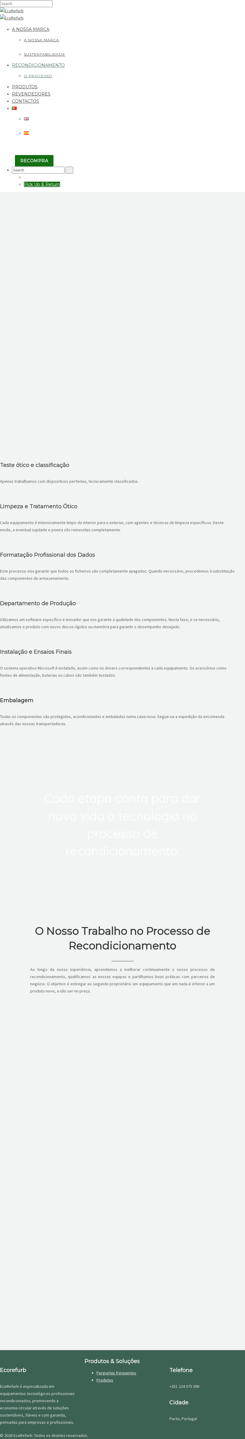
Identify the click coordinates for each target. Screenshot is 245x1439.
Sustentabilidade (44, 54)
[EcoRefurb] (12, 10)
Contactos (25, 101)
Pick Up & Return (42, 184)
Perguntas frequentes (116, 1373)
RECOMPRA (34, 160)
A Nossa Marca (30, 29)
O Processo (38, 76)
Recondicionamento (38, 65)
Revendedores (31, 94)
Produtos (25, 86)
